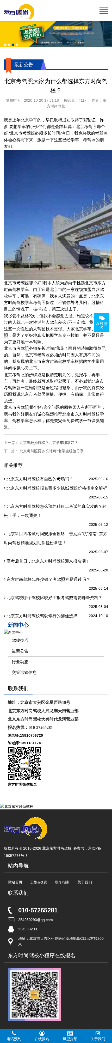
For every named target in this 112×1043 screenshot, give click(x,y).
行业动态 (20, 662)
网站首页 (15, 882)
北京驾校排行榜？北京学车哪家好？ (49, 443)
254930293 (27, 929)
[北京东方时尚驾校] (19, 10)
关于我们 (84, 882)
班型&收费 (38, 882)
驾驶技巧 (20, 640)
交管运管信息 (24, 672)
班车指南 (62, 882)
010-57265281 (38, 910)
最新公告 (20, 651)
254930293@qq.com (35, 920)
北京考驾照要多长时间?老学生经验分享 (52, 451)
